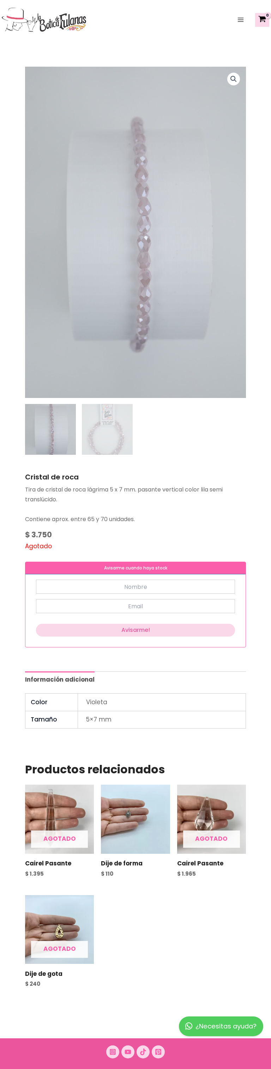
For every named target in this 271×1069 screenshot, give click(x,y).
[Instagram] (112, 1051)
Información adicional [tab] (60, 679)
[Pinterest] (158, 1051)
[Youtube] (127, 1051)
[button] (233, 79)
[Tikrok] (143, 1051)
